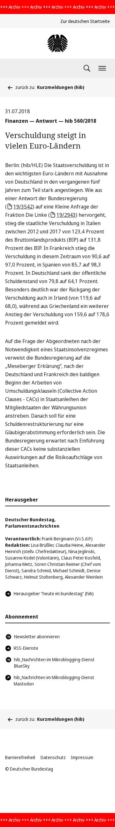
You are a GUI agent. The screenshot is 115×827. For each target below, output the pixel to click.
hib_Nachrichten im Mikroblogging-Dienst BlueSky (54, 662)
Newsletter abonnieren (37, 636)
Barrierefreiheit (20, 757)
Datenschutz (53, 757)
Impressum (82, 757)
